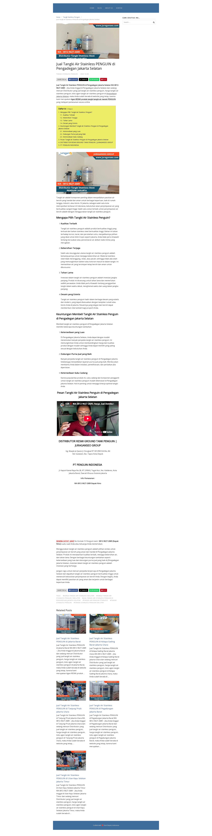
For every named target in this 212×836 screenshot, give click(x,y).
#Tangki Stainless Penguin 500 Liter (89, 603)
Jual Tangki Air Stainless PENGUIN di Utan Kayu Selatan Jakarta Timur (71, 778)
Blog (100, 8)
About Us (109, 8)
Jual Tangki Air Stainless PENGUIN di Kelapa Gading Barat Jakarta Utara (102, 641)
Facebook (73, 79)
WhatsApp (94, 79)
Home (92, 8)
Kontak (119, 8)
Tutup (70, 109)
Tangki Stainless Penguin (71, 17)
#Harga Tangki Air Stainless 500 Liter (78, 596)
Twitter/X (84, 79)
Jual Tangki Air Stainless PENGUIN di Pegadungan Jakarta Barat (101, 708)
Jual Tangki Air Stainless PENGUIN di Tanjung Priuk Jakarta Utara (68, 708)
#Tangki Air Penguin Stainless (95, 600)
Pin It (104, 79)
